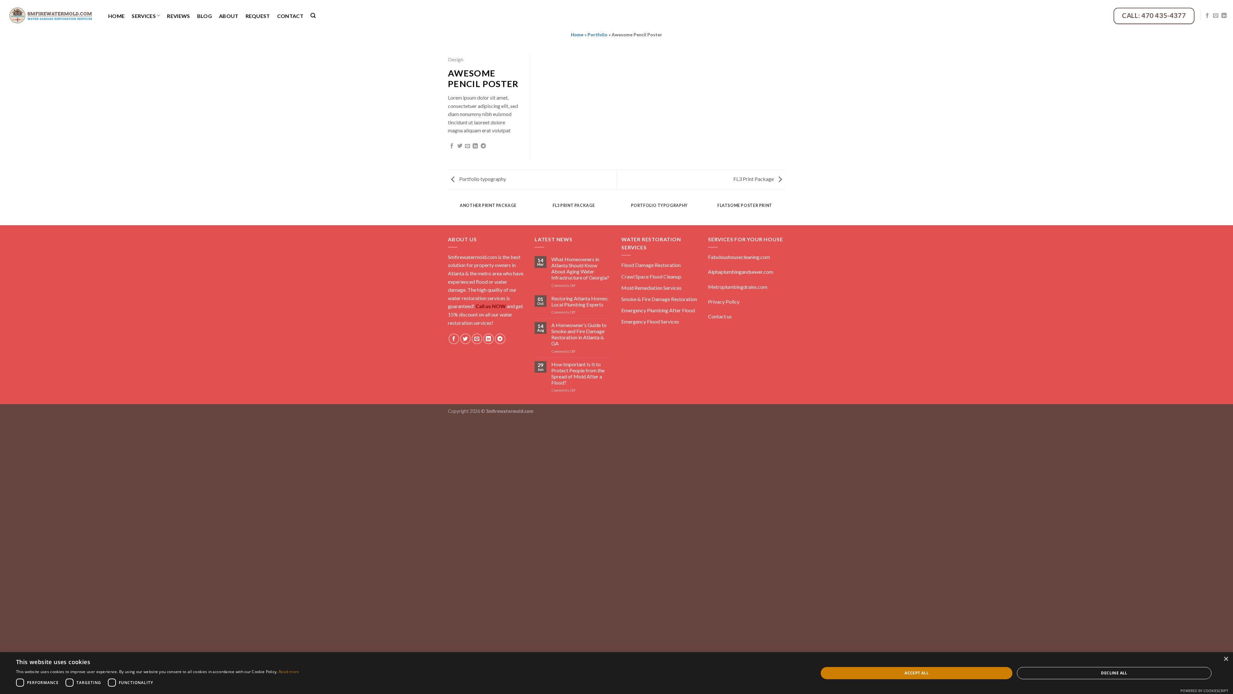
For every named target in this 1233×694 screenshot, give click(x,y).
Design (455, 59)
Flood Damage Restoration (651, 265)
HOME (116, 16)
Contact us (720, 316)
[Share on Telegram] (483, 146)
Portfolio (598, 34)
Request (258, 16)
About (229, 16)
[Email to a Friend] (467, 146)
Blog (204, 16)
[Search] (313, 15)
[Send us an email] (1215, 16)
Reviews (178, 16)
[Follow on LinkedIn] (1224, 16)
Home (577, 34)
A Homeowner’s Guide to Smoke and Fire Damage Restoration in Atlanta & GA (579, 334)
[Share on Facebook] (451, 146)
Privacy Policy (723, 301)
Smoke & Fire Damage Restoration (659, 299)
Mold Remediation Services (651, 288)
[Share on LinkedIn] (475, 146)
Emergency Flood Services (650, 321)
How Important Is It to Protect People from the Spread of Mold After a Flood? (578, 373)
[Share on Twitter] (459, 146)
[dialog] (616, 673)
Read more (289, 671)
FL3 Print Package (754, 179)
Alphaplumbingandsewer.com (740, 272)
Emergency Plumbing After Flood (658, 310)
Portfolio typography (482, 179)
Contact (290, 16)
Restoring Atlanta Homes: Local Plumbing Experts (579, 301)
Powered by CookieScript (1204, 690)
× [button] (1225, 659)
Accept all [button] (917, 673)
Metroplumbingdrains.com (737, 287)
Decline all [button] (1114, 673)
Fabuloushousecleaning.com (739, 257)
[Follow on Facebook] (1207, 16)
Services (144, 16)
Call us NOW (491, 306)
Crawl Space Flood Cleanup (651, 276)
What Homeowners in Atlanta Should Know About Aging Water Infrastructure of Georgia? (580, 268)
